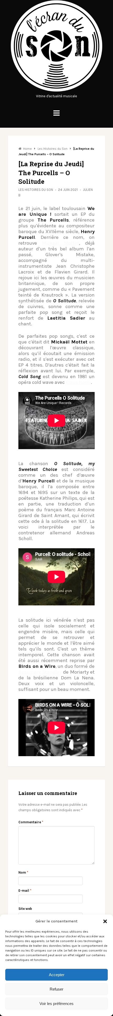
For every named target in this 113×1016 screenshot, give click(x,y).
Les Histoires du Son (35, 190)
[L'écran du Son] (56, 91)
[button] (105, 921)
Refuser (56, 989)
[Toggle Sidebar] (56, 113)
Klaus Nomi (78, 382)
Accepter (56, 974)
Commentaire (30, 822)
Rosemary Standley (40, 672)
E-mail (24, 891)
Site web (25, 909)
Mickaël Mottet (60, 243)
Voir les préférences (56, 1003)
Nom (23, 872)
